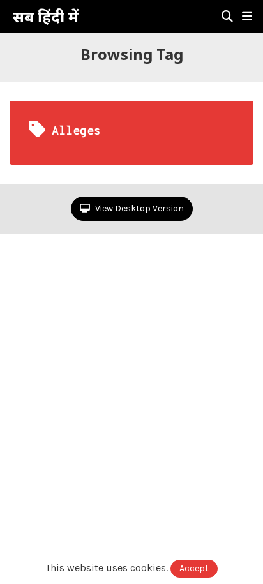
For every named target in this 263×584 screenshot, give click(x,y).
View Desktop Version (138, 208)
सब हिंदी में (46, 16)
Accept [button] (194, 568)
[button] (247, 16)
